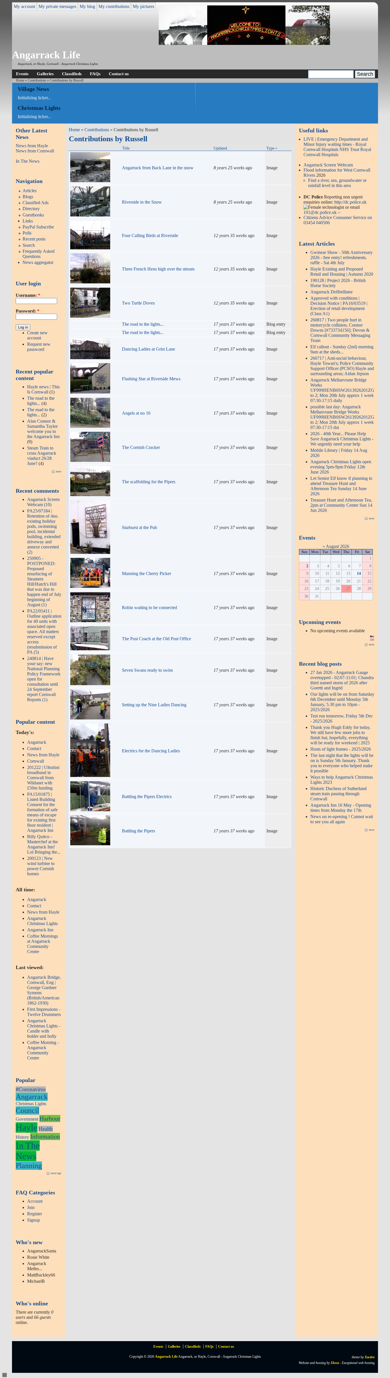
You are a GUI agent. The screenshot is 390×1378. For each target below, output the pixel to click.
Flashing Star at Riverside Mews (151, 378)
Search (29, 245)
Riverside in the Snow (142, 202)
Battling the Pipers (138, 830)
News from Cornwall (35, 150)
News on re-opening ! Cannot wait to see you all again (341, 819)
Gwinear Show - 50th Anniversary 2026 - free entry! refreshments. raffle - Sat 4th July (341, 257)
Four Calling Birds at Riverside (150, 235)
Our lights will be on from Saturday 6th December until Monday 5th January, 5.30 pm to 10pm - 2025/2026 (342, 702)
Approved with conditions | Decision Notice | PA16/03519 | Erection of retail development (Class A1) (338, 306)
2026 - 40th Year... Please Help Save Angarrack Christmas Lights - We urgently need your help (341, 438)
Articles (30, 190)
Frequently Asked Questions (39, 254)
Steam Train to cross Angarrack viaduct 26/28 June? (41, 456)
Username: (28, 295)
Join (31, 1207)
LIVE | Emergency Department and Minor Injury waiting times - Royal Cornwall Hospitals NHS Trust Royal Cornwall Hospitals (337, 147)
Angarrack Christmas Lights (42, 921)
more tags (56, 1173)
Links (28, 220)
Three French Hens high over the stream (158, 269)
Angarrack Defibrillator (331, 291)
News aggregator (38, 262)
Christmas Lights (31, 1103)
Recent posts (34, 238)
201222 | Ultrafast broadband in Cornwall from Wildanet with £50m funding (43, 777)
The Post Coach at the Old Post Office (156, 638)
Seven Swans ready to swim (147, 670)
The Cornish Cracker (141, 447)
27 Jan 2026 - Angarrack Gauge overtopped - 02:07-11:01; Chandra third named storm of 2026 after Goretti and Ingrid (342, 680)
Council (27, 1110)
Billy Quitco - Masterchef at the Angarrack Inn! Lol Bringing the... (44, 844)
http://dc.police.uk (350, 202)
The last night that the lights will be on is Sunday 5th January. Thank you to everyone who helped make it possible (341, 763)
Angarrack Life (46, 55)
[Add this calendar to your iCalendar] (372, 638)
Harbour (49, 1118)
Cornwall (35, 761)
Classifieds (72, 73)
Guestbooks (33, 214)
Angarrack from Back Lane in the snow (158, 167)
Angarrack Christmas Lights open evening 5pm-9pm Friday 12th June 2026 (340, 466)
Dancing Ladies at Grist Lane (148, 349)
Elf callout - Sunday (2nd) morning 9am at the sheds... (341, 349)
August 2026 (337, 546)
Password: (27, 311)
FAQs (95, 73)
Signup (33, 1220)
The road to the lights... (143, 324)
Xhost (335, 1363)
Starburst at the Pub (139, 527)
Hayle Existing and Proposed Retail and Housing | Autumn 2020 (341, 272)
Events (22, 73)
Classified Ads (36, 202)
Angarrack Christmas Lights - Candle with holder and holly (43, 1028)
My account (24, 6)
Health (46, 1129)
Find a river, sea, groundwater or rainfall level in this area (337, 183)
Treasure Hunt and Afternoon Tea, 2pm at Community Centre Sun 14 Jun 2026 (341, 505)
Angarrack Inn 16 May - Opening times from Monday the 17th (340, 808)
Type (270, 148)
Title (126, 148)
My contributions (113, 6)
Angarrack (36, 742)
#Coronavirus (31, 1089)
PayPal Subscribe (38, 226)
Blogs (28, 196)
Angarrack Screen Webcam (328, 164)
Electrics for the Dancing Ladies (151, 750)
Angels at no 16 (136, 413)
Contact (34, 748)
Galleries (45, 73)
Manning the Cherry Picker (146, 573)
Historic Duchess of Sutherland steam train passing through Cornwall (338, 793)
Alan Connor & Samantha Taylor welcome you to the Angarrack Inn (43, 429)
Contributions (37, 80)
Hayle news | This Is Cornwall (43, 389)
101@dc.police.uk (320, 212)
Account (35, 1201)
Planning (29, 1166)
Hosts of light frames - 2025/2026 (340, 749)
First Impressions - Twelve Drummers (44, 1012)
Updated (220, 148)
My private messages (57, 6)
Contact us (119, 73)
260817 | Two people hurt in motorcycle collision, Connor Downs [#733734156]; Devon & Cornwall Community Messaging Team (340, 330)
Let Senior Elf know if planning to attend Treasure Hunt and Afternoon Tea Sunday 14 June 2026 (341, 486)
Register (34, 1213)
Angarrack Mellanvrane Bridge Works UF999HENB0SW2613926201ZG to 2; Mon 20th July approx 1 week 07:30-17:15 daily (342, 390)
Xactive (370, 1357)
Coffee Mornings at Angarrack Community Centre (42, 944)
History (22, 1137)
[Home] (244, 43)
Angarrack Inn (40, 929)
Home (20, 80)
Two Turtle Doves (138, 303)
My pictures (143, 6)
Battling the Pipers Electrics (147, 796)
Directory (31, 208)
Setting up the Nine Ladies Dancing (154, 704)
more (58, 471)
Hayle (26, 1127)
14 (359, 573)
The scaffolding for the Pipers (148, 481)
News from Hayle (32, 145)
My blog (87, 6)
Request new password (39, 347)
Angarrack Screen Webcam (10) (43, 502)
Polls (27, 232)
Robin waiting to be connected (149, 607)
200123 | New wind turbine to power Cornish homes (41, 866)
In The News (27, 161)
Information (45, 1136)
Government (27, 1119)
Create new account (37, 335)
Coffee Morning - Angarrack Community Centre (43, 1050)
